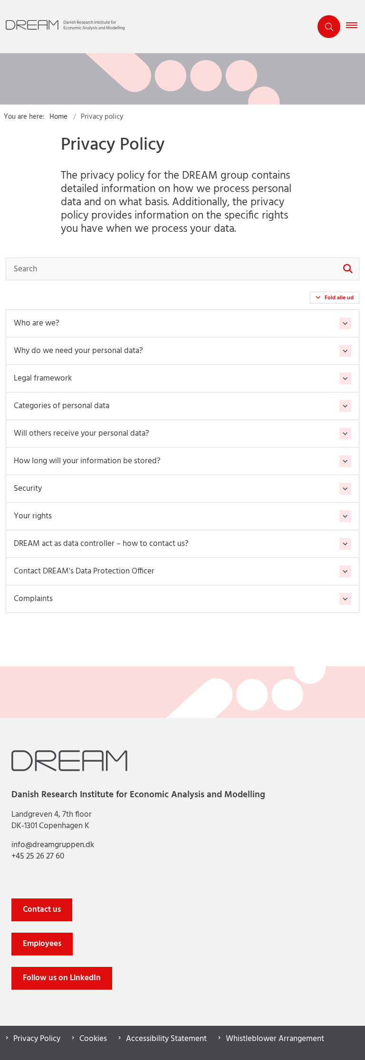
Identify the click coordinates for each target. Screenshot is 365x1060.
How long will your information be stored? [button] (87, 461)
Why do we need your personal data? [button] (78, 351)
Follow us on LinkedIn (62, 978)
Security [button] (28, 489)
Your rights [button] (33, 516)
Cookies (93, 1039)
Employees (42, 943)
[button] (355, 26)
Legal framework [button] (43, 378)
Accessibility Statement (166, 1039)
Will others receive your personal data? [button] (81, 433)
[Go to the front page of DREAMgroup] (152, 27)
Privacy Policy (36, 1039)
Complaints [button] (33, 599)
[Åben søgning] (328, 26)
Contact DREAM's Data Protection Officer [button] (84, 571)
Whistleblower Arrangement (275, 1039)
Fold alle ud (339, 298)
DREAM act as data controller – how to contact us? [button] (101, 544)
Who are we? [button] (36, 323)
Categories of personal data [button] (61, 406)
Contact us (42, 909)
